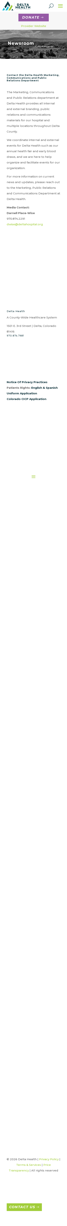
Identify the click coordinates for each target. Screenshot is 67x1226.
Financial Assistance (35, 792)
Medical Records (34, 707)
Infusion (34, 695)
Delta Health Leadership (28, 547)
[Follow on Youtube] (39, 369)
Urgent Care (35, 990)
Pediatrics (35, 972)
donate (30, 17)
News (35, 1105)
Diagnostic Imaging (34, 638)
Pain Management (34, 720)
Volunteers (34, 757)
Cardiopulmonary (34, 626)
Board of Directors (28, 541)
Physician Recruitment (31, 863)
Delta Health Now (35, 1068)
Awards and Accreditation (28, 534)
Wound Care (34, 764)
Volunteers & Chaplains (35, 1118)
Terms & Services (28, 1165)
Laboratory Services (34, 701)
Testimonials (35, 1112)
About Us (28, 522)
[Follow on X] (25, 369)
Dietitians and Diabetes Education (33, 644)
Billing (34, 786)
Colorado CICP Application (26, 399)
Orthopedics (35, 954)
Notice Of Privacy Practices (27, 382)
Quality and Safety (28, 584)
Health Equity (28, 591)
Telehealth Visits (34, 751)
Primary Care (33, 732)
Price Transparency (35, 828)
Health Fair (35, 1074)
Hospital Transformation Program (34, 1080)
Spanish (52, 387)
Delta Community (35, 1061)
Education (34, 657)
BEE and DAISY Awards (35, 1025)
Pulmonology (35, 978)
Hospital (35, 942)
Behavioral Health (34, 619)
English (36, 387)
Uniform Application (22, 393)
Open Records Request (28, 578)
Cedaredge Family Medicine (35, 923)
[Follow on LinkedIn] (32, 369)
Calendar (35, 1032)
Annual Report (28, 528)
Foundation (28, 559)
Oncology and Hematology (34, 713)
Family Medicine (35, 929)
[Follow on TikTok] (47, 369)
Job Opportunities (31, 857)
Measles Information (35, 1099)
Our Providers (28, 572)
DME (33, 651)
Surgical (34, 745)
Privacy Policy (49, 1159)
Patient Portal (35, 811)
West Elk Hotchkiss (35, 1003)
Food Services (34, 669)
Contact (28, 553)
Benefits (31, 882)
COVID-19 (35, 1049)
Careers (31, 850)
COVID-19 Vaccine (35, 1055)
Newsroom (28, 566)
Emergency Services (34, 663)
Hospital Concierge (34, 688)
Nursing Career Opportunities (31, 869)
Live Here (31, 888)
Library (35, 1087)
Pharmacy (34, 726)
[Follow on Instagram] (17, 369)
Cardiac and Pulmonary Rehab (34, 632)
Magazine (35, 1093)
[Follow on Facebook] (10, 369)
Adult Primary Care (35, 917)
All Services (34, 613)
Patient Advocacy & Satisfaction (35, 798)
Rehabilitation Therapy (34, 739)
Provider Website (33, 26)
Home (28, 516)
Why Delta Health (31, 876)
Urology (35, 997)
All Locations (35, 910)
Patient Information (35, 805)
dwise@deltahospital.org (25, 224)
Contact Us (22, 1207)
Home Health (34, 682)
